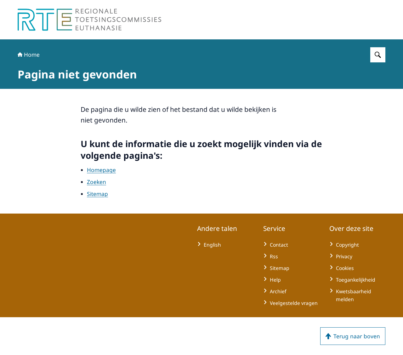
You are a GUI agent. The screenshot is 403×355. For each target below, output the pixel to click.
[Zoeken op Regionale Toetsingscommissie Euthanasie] (377, 54)
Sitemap (97, 194)
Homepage (101, 170)
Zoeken (96, 182)
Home (32, 54)
